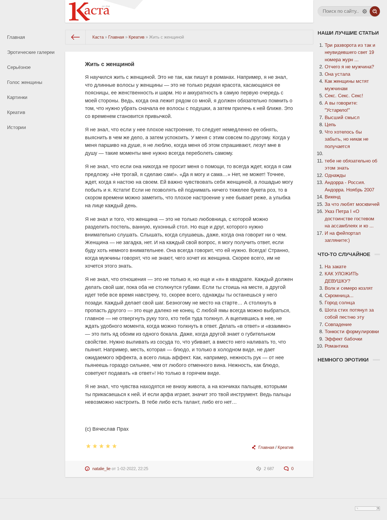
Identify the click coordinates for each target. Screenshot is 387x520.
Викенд (333, 197)
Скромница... (339, 295)
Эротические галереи (31, 52)
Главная (16, 37)
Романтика (336, 346)
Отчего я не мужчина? (349, 66)
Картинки (17, 97)
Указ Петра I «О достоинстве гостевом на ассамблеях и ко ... (349, 219)
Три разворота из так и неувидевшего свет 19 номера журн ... (350, 52)
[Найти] (375, 11)
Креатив (16, 112)
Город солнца (340, 302)
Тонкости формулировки (352, 331)
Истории (16, 127)
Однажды (335, 175)
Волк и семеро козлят (349, 288)
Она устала (337, 74)
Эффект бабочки (343, 339)
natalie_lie (101, 468)
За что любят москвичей (352, 204)
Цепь (330, 124)
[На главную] (75, 37)
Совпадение (338, 324)
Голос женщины (24, 82)
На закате (335, 266)
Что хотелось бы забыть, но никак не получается (346, 139)
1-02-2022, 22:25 (132, 468)
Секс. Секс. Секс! (344, 95)
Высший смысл (342, 117)
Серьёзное (19, 67)
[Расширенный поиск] (365, 11)
